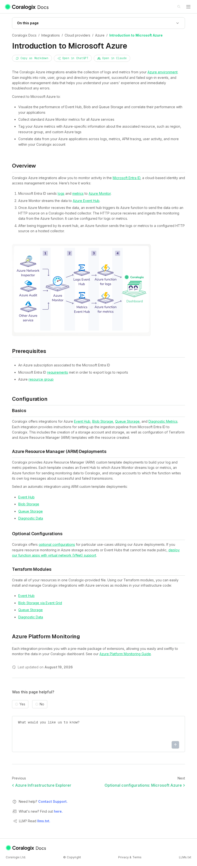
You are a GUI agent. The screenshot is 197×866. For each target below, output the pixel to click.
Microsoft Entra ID (126, 178)
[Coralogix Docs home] (26, 848)
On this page (28, 23)
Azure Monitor (100, 193)
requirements (57, 372)
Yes (22, 704)
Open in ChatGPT (75, 58)
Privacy (123, 857)
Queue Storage (127, 421)
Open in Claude (114, 58)
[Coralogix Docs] (27, 6)
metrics (78, 193)
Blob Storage (102, 421)
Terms (137, 857)
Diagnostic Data (30, 518)
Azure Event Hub (86, 201)
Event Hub (82, 421)
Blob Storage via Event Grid (40, 603)
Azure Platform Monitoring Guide (125, 654)
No (42, 704)
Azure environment (163, 72)
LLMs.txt (185, 857)
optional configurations (57, 544)
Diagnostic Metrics (163, 421)
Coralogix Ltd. (16, 857)
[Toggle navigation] (188, 7)
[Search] (179, 7)
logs (61, 193)
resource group (41, 379)
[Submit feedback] (175, 745)
